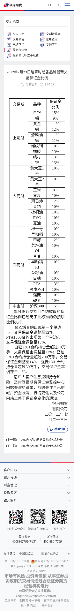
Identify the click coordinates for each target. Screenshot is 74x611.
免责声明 (10, 600)
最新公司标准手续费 (26, 55)
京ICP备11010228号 (17, 561)
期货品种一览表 (30, 600)
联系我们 (47, 605)
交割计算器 (53, 34)
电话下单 (18, 44)
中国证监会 (26, 553)
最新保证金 (20, 50)
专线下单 (52, 44)
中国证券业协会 (48, 553)
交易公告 (18, 39)
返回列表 (60, 429)
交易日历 (18, 34)
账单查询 (52, 39)
